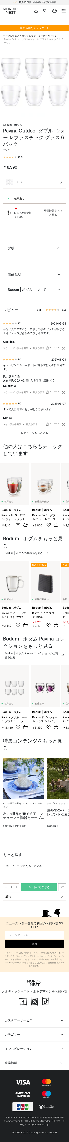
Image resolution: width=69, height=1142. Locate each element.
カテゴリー (12, 1034)
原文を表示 (38, 348)
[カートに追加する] (25, 524)
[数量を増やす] (16, 887)
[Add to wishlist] (18, 524)
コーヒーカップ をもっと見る (24, 865)
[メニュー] (63, 10)
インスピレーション (18, 1049)
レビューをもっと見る (34, 432)
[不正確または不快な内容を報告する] (63, 348)
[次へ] (62, 82)
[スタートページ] (10, 11)
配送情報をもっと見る (53, 212)
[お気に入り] (45, 10)
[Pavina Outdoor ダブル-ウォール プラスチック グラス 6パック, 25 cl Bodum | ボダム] (34, 82)
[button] (13, 157)
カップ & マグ (29, 35)
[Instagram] (34, 1001)
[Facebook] (23, 1001)
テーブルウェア (11, 35)
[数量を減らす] (5, 887)
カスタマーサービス (18, 1020)
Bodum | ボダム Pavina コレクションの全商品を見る (31, 655)
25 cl (8, 896)
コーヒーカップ (46, 35)
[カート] (54, 10)
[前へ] (7, 82)
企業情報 (11, 1063)
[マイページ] (36, 10)
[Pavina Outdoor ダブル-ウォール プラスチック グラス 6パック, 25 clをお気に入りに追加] (62, 887)
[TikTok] (45, 1001)
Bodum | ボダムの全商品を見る (24, 553)
